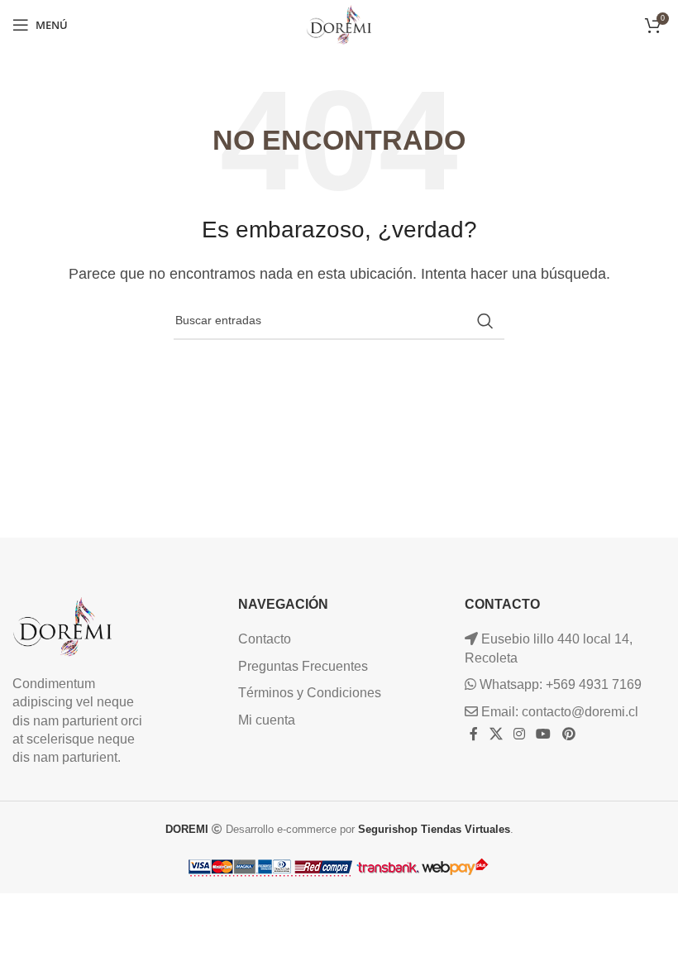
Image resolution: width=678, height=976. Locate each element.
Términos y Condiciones (309, 693)
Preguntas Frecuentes (303, 666)
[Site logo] (339, 24)
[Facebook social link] (474, 734)
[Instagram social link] (519, 734)
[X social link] (496, 734)
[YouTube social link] (543, 734)
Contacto (264, 639)
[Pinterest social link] (568, 734)
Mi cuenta (266, 720)
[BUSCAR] (485, 321)
